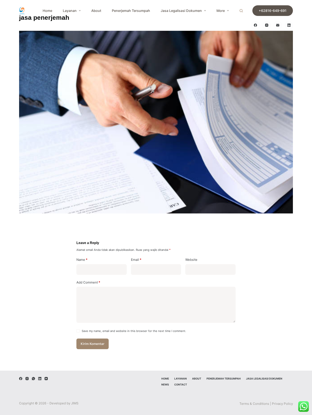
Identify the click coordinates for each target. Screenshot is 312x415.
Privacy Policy (282, 404)
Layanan (70, 10)
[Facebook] (256, 25)
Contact (180, 384)
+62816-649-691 (273, 10)
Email (136, 260)
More (220, 10)
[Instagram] (267, 25)
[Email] (278, 25)
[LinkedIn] (289, 25)
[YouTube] (46, 378)
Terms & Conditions (254, 404)
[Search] (241, 10)
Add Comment (88, 282)
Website (191, 260)
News (165, 384)
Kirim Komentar (92, 344)
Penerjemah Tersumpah (131, 10)
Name (81, 260)
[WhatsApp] (33, 378)
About (96, 10)
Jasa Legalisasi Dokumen (181, 10)
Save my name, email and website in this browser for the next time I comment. (134, 331)
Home (47, 10)
